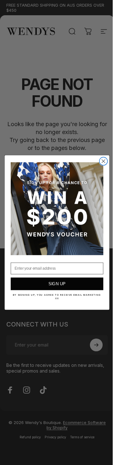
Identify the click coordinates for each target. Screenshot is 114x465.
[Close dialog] (101, 161)
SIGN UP (54, 283)
